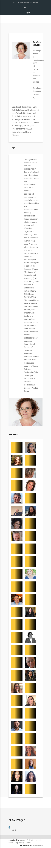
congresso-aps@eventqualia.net (25, 2)
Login (27, 13)
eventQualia (38, 845)
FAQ (25, 7)
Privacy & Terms (25, 843)
